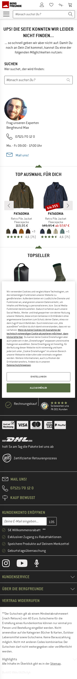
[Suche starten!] (70, 14)
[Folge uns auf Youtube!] (25, 564)
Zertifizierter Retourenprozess (35, 458)
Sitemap (55, 663)
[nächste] (68, 205)
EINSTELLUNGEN (38, 376)
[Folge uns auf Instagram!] (9, 564)
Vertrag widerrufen (21, 600)
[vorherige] (9, 205)
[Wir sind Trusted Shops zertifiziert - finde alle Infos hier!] (45, 406)
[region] (38, 339)
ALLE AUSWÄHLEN (38, 387)
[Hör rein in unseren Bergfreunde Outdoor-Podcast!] (39, 564)
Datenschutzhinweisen (19, 365)
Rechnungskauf (25, 404)
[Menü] (6, 13)
